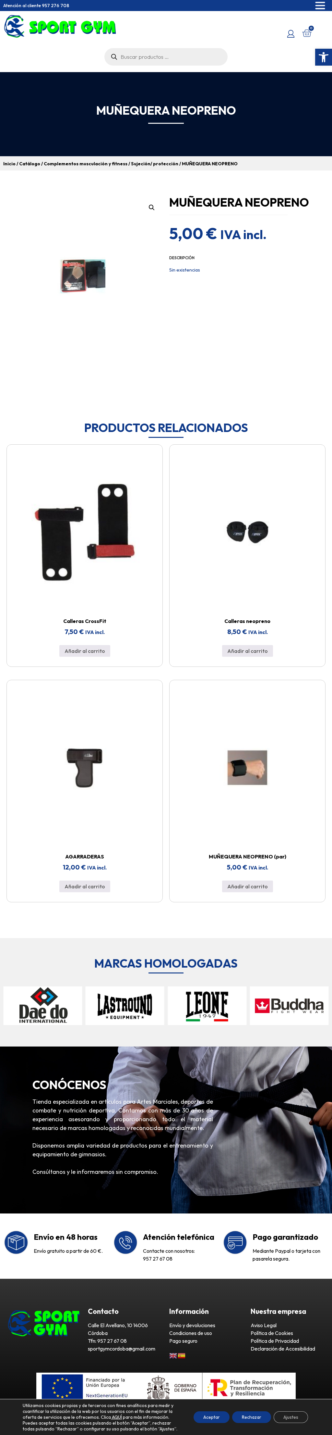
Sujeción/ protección (154, 164)
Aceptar (211, 1417)
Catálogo (29, 164)
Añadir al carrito (85, 651)
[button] (323, 57)
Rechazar (251, 1417)
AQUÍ (116, 1417)
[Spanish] (182, 1355)
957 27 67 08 (157, 1258)
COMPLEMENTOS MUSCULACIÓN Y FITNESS (85, 164)
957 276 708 (55, 5)
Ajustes (290, 1417)
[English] (173, 1355)
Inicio (9, 164)
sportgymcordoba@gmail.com (121, 1348)
